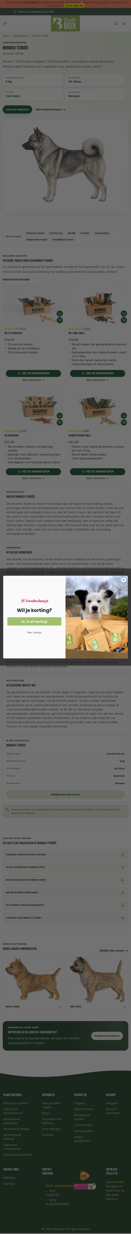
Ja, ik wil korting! (34, 621)
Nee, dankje (34, 632)
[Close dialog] (124, 579)
